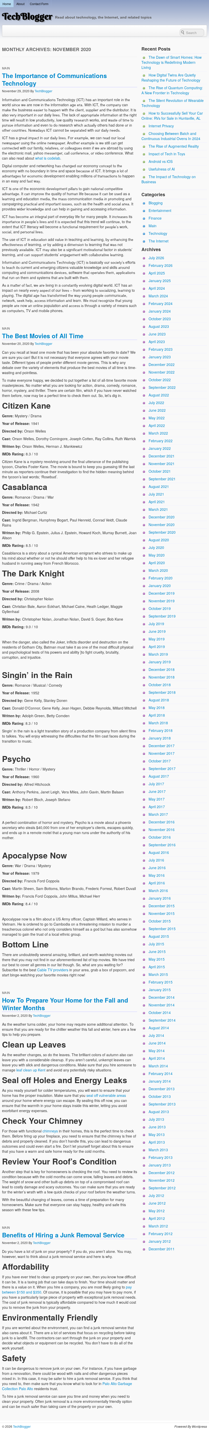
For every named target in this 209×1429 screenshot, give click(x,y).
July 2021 (156, 494)
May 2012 (157, 1210)
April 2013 (157, 1142)
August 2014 (159, 1027)
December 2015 (162, 905)
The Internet (158, 240)
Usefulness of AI (162, 169)
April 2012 (157, 1218)
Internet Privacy (161, 125)
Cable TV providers (52, 969)
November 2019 (162, 600)
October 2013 (160, 1096)
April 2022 (157, 425)
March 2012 (158, 1225)
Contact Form (39, 4)
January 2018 (160, 738)
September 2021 (162, 478)
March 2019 (158, 654)
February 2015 (161, 982)
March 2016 (158, 890)
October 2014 (160, 1012)
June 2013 (157, 1126)
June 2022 (157, 410)
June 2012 (157, 1203)
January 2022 (160, 448)
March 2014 (158, 1065)
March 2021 (158, 509)
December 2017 (162, 745)
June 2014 (157, 1043)
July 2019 (156, 623)
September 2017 (162, 768)
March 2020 (158, 570)
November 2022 (162, 372)
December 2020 (162, 516)
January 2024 (160, 311)
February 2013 (161, 1157)
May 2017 (157, 799)
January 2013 (160, 1164)
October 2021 (160, 471)
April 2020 (157, 562)
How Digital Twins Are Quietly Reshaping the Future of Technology (170, 77)
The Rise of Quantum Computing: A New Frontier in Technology (172, 90)
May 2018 (157, 707)
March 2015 (158, 974)
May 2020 (157, 555)
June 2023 (157, 333)
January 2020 (160, 585)
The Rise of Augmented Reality (174, 146)
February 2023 (161, 349)
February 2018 (161, 730)
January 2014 (160, 1081)
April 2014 (157, 1058)
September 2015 (162, 928)
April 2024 (157, 288)
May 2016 (157, 875)
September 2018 (162, 692)
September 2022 (162, 387)
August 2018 (159, 699)
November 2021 (162, 463)
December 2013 (162, 1088)
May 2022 (157, 417)
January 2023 (160, 356)
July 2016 (156, 860)
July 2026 (156, 257)
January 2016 (160, 898)
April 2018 (157, 715)
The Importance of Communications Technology (54, 79)
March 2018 (158, 722)
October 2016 (160, 837)
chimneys (50, 1130)
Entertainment (160, 210)
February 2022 (161, 440)
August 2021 (159, 486)
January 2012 (160, 1241)
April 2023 (157, 341)
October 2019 (160, 608)
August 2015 (159, 936)
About (20, 4)
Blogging (156, 202)
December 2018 (162, 669)
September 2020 (162, 532)
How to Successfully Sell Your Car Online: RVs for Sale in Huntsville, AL (172, 116)
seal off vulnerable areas (106, 1095)
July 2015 (156, 943)
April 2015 (157, 966)
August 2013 (159, 1111)
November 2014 (162, 1004)
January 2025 (160, 280)
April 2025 (157, 272)
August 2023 (159, 326)
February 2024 (161, 303)
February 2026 (161, 265)
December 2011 (162, 1248)
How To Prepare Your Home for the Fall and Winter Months (65, 1004)
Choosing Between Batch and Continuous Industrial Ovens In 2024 (170, 136)
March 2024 (158, 295)
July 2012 (156, 1195)
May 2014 (157, 1050)
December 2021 (162, 455)
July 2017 (156, 783)
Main (6, 68)
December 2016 (162, 821)
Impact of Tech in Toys (167, 153)
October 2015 (160, 921)
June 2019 (157, 631)
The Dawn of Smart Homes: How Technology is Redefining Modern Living (171, 62)
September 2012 (162, 1187)
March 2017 (158, 814)
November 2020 (162, 524)
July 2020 (156, 547)
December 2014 (162, 997)
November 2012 (162, 1180)
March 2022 (158, 433)
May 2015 (157, 959)
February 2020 (161, 577)
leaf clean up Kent (30, 1069)
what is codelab (47, 158)
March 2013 (158, 1149)
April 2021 (157, 501)
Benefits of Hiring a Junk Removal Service (63, 1235)
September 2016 (162, 844)
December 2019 (162, 593)
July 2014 (156, 1035)
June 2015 (157, 951)
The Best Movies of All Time (42, 335)
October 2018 (160, 684)
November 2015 (162, 913)
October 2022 (160, 379)
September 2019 (162, 616)
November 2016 (162, 829)
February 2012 (161, 1233)
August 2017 (159, 776)
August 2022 (159, 394)
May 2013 (157, 1134)
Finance (155, 218)
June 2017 (157, 791)
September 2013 (162, 1104)
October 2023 (160, 318)
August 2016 (159, 852)
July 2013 (156, 1119)
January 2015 (160, 989)
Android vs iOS (161, 161)
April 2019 (157, 646)
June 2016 (157, 867)
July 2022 (156, 402)
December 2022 (162, 364)
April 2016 (157, 882)
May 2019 (157, 638)
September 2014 (162, 1020)
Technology (158, 233)
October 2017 (160, 760)
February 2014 (161, 1073)
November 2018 (162, 677)
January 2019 (160, 661)
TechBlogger (27, 16)
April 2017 (157, 806)
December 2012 (162, 1172)
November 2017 (162, 753)
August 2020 (159, 539)
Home (7, 4)
